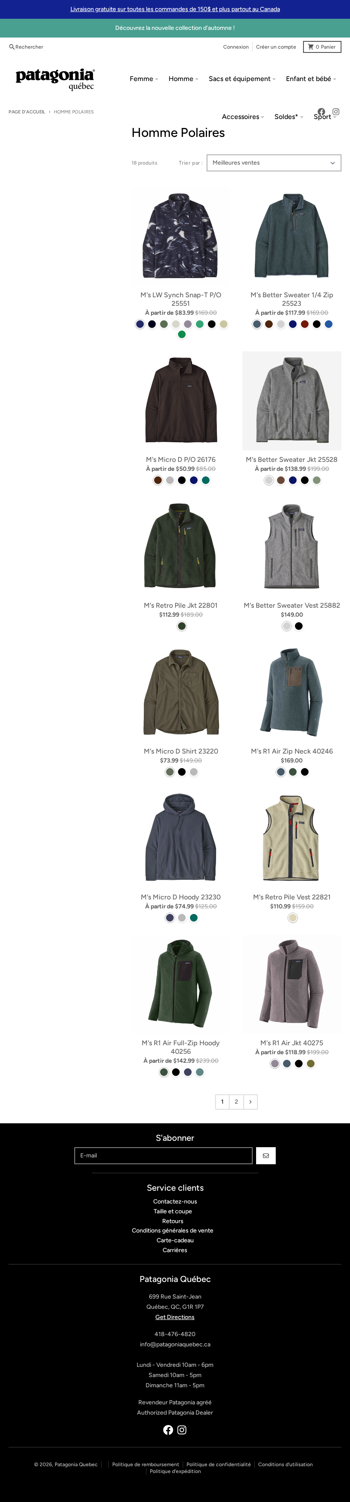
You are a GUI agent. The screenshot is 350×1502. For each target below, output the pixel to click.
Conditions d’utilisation (285, 1464)
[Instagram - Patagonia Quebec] (182, 1430)
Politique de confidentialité (219, 1464)
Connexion (236, 47)
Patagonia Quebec (76, 1464)
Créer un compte (276, 47)
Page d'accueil (27, 112)
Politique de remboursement (145, 1464)
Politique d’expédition (175, 1471)
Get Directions (175, 1317)
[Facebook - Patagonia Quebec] (168, 1430)
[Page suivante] (250, 1102)
